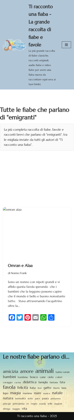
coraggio (7, 382)
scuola (42, 403)
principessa (18, 403)
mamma (27, 393)
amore (26, 371)
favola (9, 387)
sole (50, 403)
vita (24, 408)
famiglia (43, 382)
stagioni (58, 403)
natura (8, 398)
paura (45, 398)
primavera (56, 398)
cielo (50, 377)
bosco (34, 377)
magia (15, 392)
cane (43, 377)
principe (7, 403)
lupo (5, 393)
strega (6, 408)
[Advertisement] (37, 176)
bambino (23, 377)
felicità (22, 387)
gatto (47, 388)
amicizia (10, 371)
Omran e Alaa (20, 265)
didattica (30, 382)
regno (34, 403)
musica (46, 393)
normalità (20, 398)
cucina (17, 382)
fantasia (54, 382)
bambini (9, 376)
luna (64, 388)
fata (62, 382)
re (27, 403)
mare (37, 393)
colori (58, 377)
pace (37, 398)
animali (44, 370)
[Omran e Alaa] (37, 233)
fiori (40, 388)
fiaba (33, 388)
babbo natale (63, 371)
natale (57, 392)
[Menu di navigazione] (66, 44)
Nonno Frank (19, 273)
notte (30, 398)
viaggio (16, 408)
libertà (56, 388)
